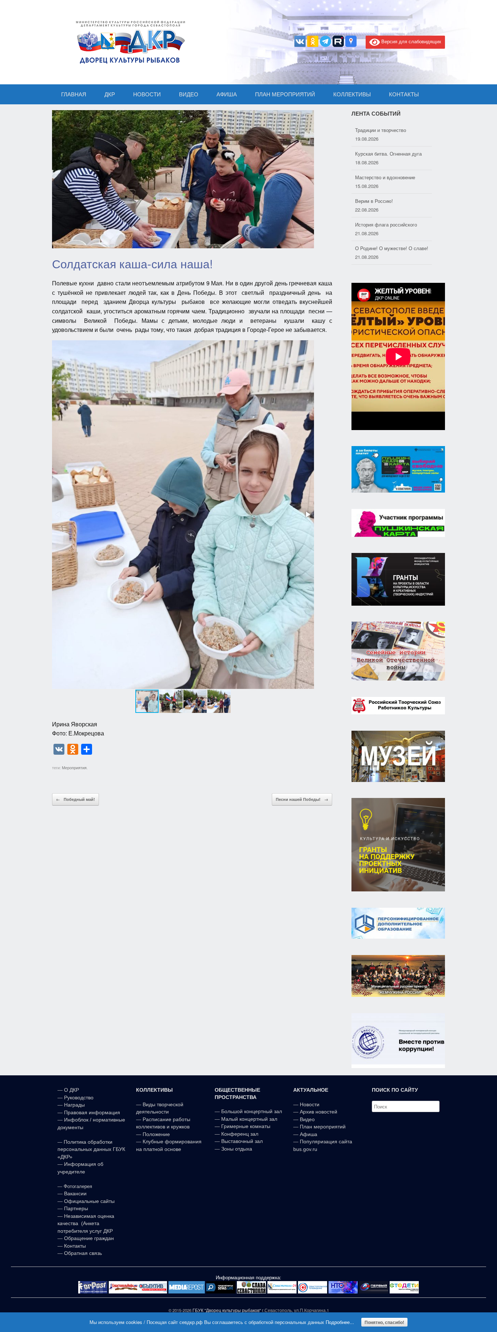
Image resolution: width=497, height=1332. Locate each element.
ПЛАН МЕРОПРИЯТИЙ (285, 94)
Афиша (308, 1134)
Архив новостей (318, 1112)
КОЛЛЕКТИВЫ (352, 94)
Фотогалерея (78, 1186)
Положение (156, 1134)
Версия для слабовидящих (410, 41)
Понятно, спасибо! (384, 1322)
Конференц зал (239, 1134)
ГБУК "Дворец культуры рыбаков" (226, 1310)
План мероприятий (323, 1127)
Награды (74, 1105)
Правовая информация (92, 1112)
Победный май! (75, 799)
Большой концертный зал (251, 1111)
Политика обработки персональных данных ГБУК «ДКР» (91, 1149)
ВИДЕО (188, 94)
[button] (307, 514)
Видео (307, 1119)
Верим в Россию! (374, 177)
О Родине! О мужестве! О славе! (391, 224)
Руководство (79, 1097)
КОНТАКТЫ (404, 94)
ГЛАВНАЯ (73, 94)
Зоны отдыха (236, 1149)
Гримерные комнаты (245, 1126)
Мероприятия (74, 767)
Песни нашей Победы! (302, 799)
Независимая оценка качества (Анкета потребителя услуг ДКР (85, 1223)
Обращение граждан (89, 1238)
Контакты (74, 1246)
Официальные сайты (89, 1201)
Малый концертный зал (249, 1119)
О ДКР (71, 1090)
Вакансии (75, 1193)
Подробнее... (340, 1322)
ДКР (109, 94)
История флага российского (386, 200)
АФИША (226, 94)
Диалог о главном (374, 248)
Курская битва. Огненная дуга (388, 130)
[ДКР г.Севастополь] (128, 42)
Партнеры (76, 1208)
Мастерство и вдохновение (385, 153)
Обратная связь (82, 1253)
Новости (309, 1104)
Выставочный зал (242, 1141)
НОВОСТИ (147, 94)
